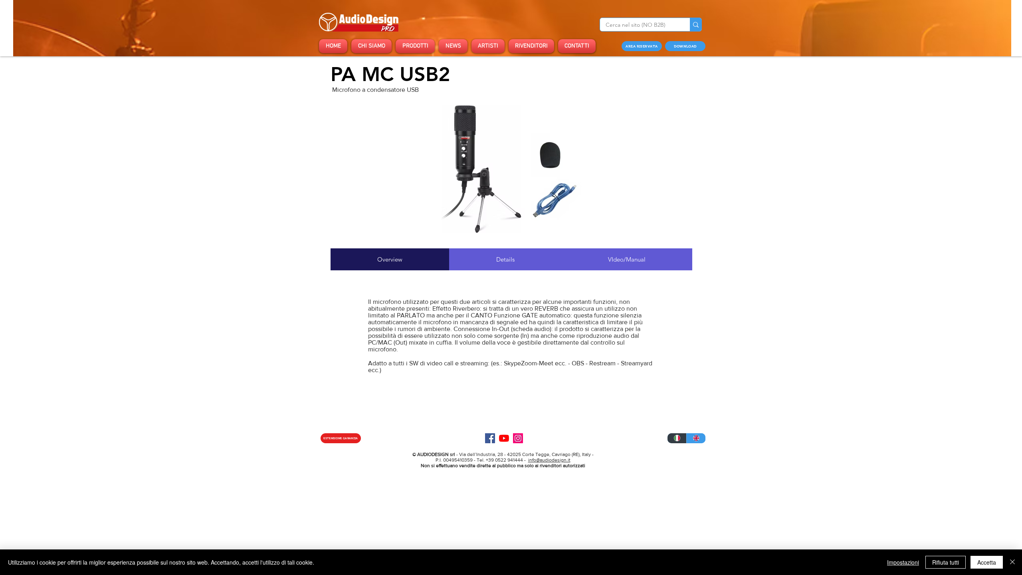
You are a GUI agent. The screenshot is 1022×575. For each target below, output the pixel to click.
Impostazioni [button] (903, 562)
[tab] (390, 259)
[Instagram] (518, 438)
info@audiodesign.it (549, 460)
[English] (695, 438)
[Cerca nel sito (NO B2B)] (695, 24)
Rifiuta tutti (945, 562)
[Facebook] (490, 438)
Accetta (986, 562)
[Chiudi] (1012, 562)
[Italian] (676, 438)
